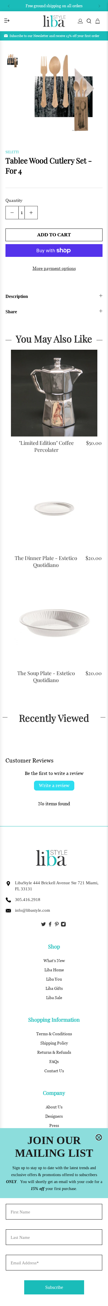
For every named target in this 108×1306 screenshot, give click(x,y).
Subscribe (54, 1287)
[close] (99, 1137)
